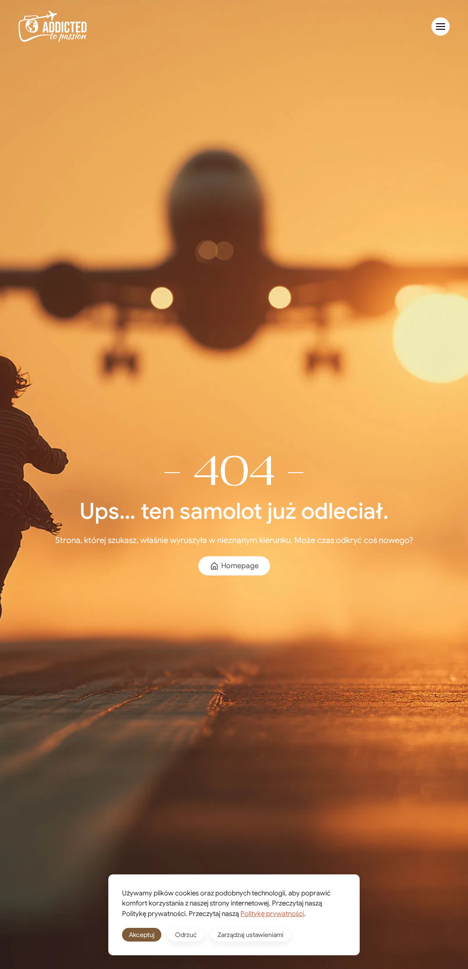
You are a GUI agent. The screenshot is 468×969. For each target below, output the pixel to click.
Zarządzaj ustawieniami (250, 935)
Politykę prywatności (272, 914)
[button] (440, 26)
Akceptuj (141, 935)
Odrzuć (186, 935)
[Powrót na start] (52, 26)
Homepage (240, 565)
